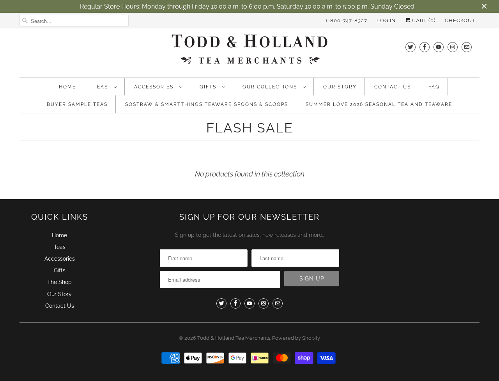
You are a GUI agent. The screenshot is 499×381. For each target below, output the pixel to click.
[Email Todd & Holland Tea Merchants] (467, 47)
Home (67, 87)
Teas (102, 87)
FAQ (434, 87)
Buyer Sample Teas (77, 104)
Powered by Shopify (296, 338)
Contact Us (392, 87)
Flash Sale (249, 128)
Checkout (460, 20)
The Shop (59, 282)
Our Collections (270, 87)
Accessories (154, 87)
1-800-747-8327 (346, 20)
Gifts (209, 87)
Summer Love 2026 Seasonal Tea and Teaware (379, 104)
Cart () (423, 20)
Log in (386, 20)
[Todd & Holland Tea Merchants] (249, 51)
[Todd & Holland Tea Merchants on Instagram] (453, 47)
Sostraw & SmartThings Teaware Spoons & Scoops (206, 104)
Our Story (340, 87)
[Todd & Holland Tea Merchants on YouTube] (439, 47)
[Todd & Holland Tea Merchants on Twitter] (410, 47)
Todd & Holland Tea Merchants (233, 338)
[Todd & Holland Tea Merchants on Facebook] (424, 47)
